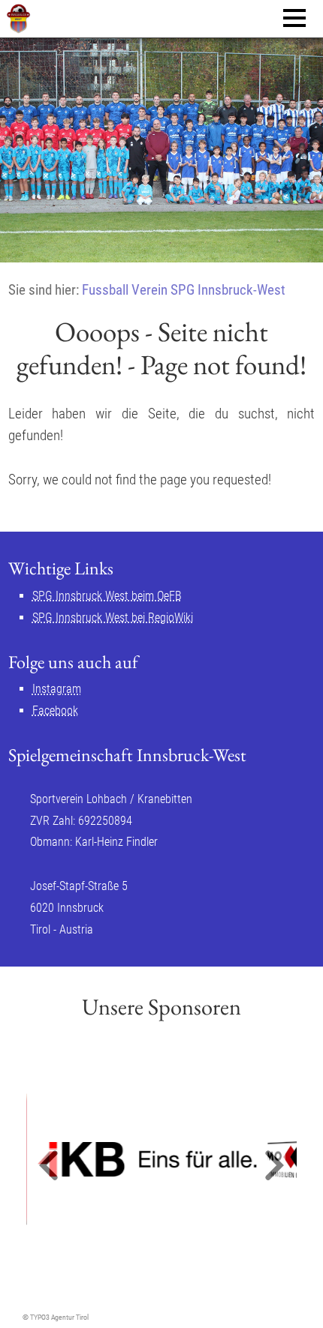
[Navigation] (294, 18)
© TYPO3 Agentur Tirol (56, 1317)
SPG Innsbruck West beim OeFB (107, 596)
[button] (49, 1166)
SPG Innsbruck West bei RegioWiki (112, 617)
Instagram (56, 689)
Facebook (55, 710)
